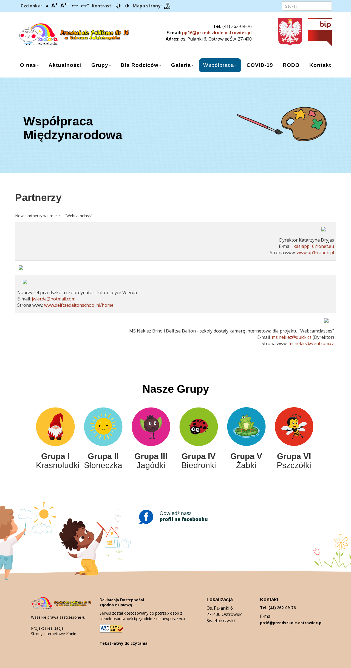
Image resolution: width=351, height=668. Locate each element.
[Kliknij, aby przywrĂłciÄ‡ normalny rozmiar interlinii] (74, 6)
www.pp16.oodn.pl (315, 253)
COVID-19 (260, 65)
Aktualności (65, 65)
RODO (291, 65)
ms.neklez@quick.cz (292, 337)
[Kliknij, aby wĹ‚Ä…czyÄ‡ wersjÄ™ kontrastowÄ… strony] (118, 6)
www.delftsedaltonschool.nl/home (79, 305)
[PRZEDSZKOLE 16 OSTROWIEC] (67, 32)
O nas (28, 65)
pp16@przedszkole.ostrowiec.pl (217, 33)
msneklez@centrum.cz (311, 343)
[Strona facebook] (175, 517)
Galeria (181, 65)
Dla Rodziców (139, 65)
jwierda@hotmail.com (53, 299)
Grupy (99, 65)
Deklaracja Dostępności (122, 600)
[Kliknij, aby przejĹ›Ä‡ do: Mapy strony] (167, 6)
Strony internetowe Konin (53, 633)
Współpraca (218, 65)
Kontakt (320, 65)
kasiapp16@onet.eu (313, 246)
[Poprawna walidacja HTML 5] (112, 628)
